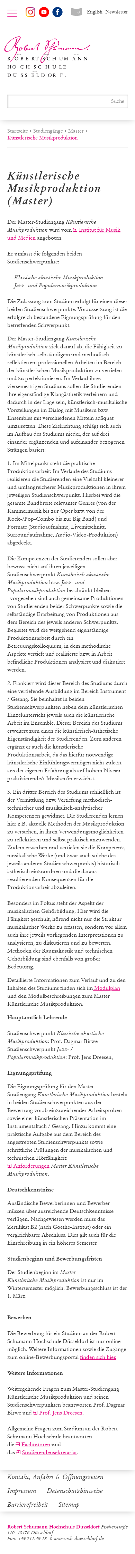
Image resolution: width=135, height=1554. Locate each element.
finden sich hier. (98, 1357)
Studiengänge (48, 131)
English (94, 12)
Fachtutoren (35, 1444)
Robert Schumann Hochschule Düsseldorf (47, 56)
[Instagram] (30, 12)
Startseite (17, 131)
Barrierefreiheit (27, 1504)
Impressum (21, 1491)
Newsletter (116, 12)
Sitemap (69, 1504)
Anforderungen (31, 1165)
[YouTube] (44, 12)
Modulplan (106, 988)
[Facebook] (57, 12)
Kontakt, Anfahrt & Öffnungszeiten (55, 1477)
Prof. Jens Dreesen (60, 1412)
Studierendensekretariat (49, 1452)
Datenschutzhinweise (75, 1491)
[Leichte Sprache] (76, 12)
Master (76, 131)
